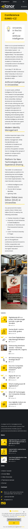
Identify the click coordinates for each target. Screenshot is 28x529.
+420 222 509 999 (9, 497)
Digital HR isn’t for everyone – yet (15, 377)
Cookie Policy (21, 516)
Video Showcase (7, 477)
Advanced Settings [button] (14, 519)
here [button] (23, 527)
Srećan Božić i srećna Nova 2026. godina (16, 330)
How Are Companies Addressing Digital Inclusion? (16, 368)
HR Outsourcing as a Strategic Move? (16, 359)
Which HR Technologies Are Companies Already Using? (17, 394)
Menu (25, 7)
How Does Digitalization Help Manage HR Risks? (17, 338)
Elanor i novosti (6, 471)
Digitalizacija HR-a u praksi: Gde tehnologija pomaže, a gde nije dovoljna (17, 320)
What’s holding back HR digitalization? (17, 385)
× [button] (23, 512)
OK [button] (14, 523)
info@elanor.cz (5, 1)
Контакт (4, 483)
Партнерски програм (8, 480)
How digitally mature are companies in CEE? (17, 403)
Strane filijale (6, 474)
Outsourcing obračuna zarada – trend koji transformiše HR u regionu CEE (18, 349)
